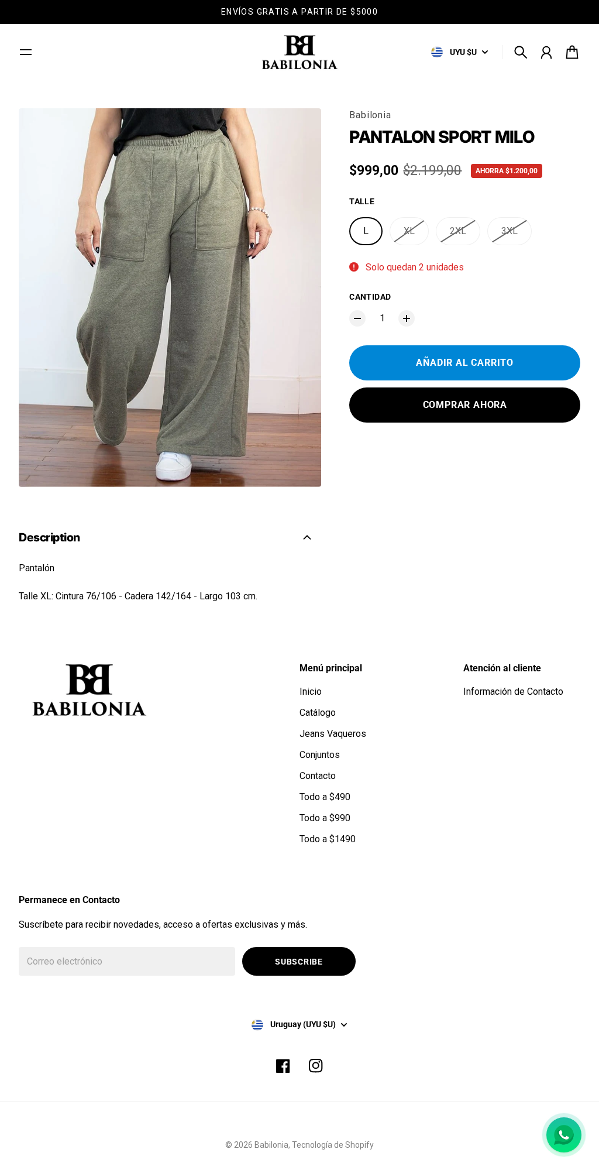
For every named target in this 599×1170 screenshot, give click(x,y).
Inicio (311, 691)
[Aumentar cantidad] (406, 318)
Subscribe (298, 961)
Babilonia (370, 115)
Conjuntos (320, 754)
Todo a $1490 (328, 839)
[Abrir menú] (26, 52)
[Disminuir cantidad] (357, 318)
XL (409, 230)
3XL (509, 230)
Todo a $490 (325, 796)
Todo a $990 (325, 818)
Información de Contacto (513, 691)
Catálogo (318, 712)
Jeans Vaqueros (333, 733)
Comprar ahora (465, 404)
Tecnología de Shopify (333, 1145)
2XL (458, 230)
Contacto (318, 775)
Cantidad (370, 296)
